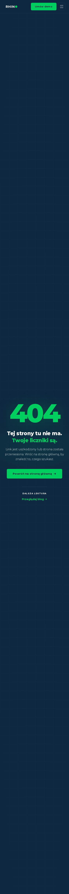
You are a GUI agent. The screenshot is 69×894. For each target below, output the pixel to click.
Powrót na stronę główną (32, 473)
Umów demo (43, 6)
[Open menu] (61, 6)
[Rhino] (12, 6)
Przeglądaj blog (33, 499)
